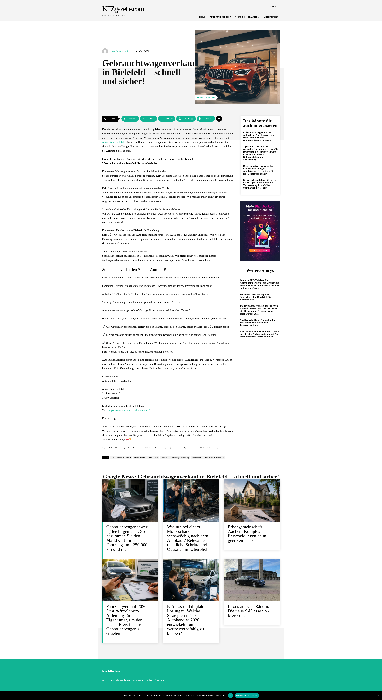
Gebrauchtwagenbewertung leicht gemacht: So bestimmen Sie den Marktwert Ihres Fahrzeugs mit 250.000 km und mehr (128, 538)
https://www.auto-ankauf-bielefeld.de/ (129, 410)
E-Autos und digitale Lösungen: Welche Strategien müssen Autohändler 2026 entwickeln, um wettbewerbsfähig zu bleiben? (185, 620)
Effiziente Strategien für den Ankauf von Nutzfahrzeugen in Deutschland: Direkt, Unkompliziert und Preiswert (259, 136)
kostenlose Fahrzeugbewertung (175, 458)
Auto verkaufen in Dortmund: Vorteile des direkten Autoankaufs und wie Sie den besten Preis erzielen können (259, 334)
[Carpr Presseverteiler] (105, 51)
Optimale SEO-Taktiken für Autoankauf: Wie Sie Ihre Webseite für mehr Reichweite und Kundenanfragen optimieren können (259, 284)
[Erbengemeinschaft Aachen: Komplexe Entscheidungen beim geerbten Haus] (252, 500)
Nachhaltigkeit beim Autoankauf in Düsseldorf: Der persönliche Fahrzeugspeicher (257, 322)
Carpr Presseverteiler (119, 51)
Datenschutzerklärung (247, 695)
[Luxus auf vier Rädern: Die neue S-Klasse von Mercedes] (252, 580)
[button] (272, 6)
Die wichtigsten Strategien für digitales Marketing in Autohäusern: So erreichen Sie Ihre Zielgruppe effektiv (258, 170)
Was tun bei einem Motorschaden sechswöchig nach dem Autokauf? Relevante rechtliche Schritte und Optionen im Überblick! (188, 538)
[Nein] (378, 695)
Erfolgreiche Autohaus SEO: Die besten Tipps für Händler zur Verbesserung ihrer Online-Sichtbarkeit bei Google (259, 184)
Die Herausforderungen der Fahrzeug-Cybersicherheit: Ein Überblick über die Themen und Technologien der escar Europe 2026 (259, 310)
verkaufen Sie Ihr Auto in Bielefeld (208, 458)
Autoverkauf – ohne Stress (146, 458)
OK (230, 695)
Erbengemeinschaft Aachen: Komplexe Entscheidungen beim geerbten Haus (247, 533)
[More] (219, 119)
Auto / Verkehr (206, 98)
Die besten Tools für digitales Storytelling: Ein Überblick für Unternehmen (255, 297)
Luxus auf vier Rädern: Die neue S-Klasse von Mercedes (248, 611)
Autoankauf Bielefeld (113, 142)
